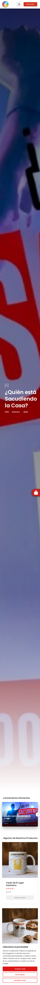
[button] (19, 4)
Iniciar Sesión (30, 4)
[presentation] (38, 814)
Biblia (26, 412)
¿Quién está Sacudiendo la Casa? (21, 398)
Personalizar (20, 975)
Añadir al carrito (20, 898)
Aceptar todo (20, 969)
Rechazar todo (20, 980)
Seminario (16, 412)
